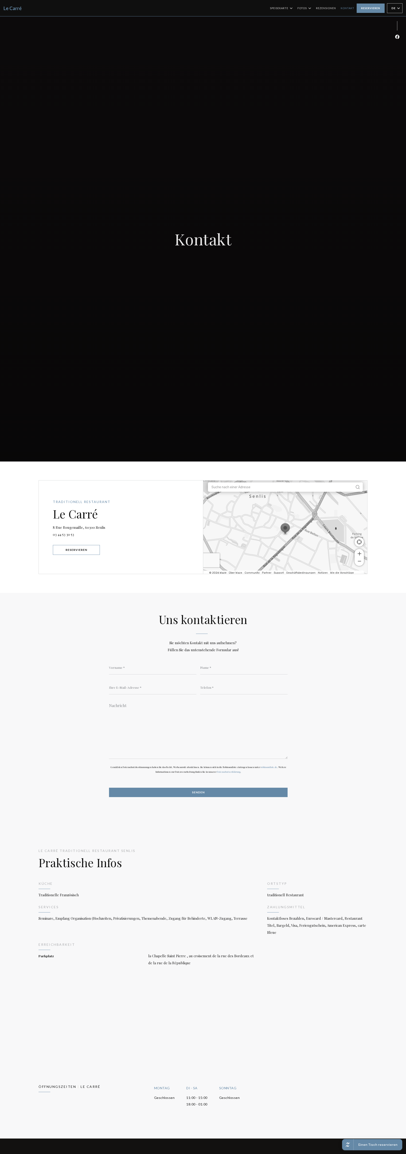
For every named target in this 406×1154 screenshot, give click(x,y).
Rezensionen (326, 8)
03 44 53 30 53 (63, 534)
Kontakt (347, 8)
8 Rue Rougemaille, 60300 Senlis (101, 527)
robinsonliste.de (269, 767)
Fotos (302, 8)
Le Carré (13, 8)
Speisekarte (279, 8)
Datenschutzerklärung (228, 771)
